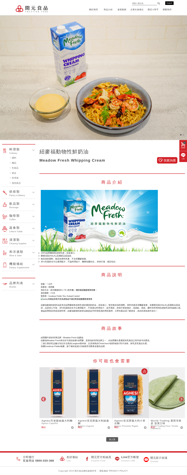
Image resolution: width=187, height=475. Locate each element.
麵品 (14, 163)
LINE (183, 159)
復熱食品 (16, 183)
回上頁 (112, 439)
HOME (31, 8)
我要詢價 (170, 160)
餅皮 (14, 173)
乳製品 (15, 168)
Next (181, 399)
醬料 (14, 158)
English (169, 3)
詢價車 (183, 145)
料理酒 (15, 178)
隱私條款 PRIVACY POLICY (114, 471)
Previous (43, 399)
